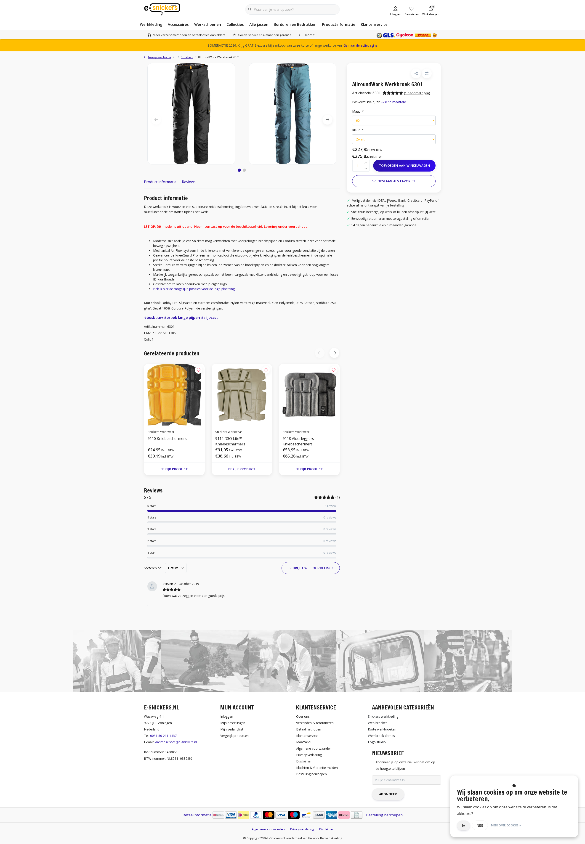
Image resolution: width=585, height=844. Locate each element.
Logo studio (377, 742)
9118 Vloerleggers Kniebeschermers (298, 441)
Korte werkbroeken (382, 729)
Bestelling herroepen (384, 815)
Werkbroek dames (381, 735)
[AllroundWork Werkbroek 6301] (191, 113)
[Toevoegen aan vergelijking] (427, 73)
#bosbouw (153, 317)
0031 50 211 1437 (163, 735)
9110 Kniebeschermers (167, 438)
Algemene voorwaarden (268, 829)
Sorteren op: (153, 568)
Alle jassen (258, 24)
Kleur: (357, 130)
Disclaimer (326, 829)
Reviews (189, 181)
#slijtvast (209, 317)
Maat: (357, 111)
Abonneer (388, 794)
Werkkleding (151, 24)
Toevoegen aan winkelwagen (404, 165)
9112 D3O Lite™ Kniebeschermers (230, 441)
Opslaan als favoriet (396, 181)
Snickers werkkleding (383, 716)
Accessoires (178, 24)
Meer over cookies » (506, 825)
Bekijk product (174, 469)
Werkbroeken (378, 723)
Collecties (235, 24)
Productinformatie (338, 24)
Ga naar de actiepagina (360, 45)
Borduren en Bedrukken (295, 24)
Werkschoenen (207, 24)
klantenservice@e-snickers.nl (176, 742)
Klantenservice (374, 24)
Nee (480, 825)
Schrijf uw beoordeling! (311, 568)
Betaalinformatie (197, 815)
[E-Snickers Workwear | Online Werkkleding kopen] (162, 8)
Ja (463, 825)
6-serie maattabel (394, 102)
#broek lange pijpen (182, 317)
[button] (239, 170)
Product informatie (160, 181)
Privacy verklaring (302, 829)
